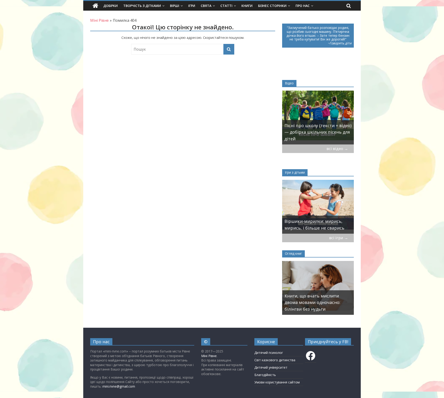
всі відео (337, 148)
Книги (247, 5)
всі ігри (338, 237)
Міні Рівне (209, 356)
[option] (318, 117)
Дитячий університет (270, 367)
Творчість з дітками (142, 5)
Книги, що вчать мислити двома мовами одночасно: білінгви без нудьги (312, 302)
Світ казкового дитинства (274, 360)
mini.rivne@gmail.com (118, 386)
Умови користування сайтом (277, 382)
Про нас (303, 5)
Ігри (191, 5)
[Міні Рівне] (95, 6)
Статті (226, 5)
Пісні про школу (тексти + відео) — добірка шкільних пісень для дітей (318, 132)
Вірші (174, 5)
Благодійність (265, 375)
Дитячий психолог (268, 352)
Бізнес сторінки (272, 5)
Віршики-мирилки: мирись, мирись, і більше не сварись (314, 224)
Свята (206, 5)
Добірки (110, 5)
